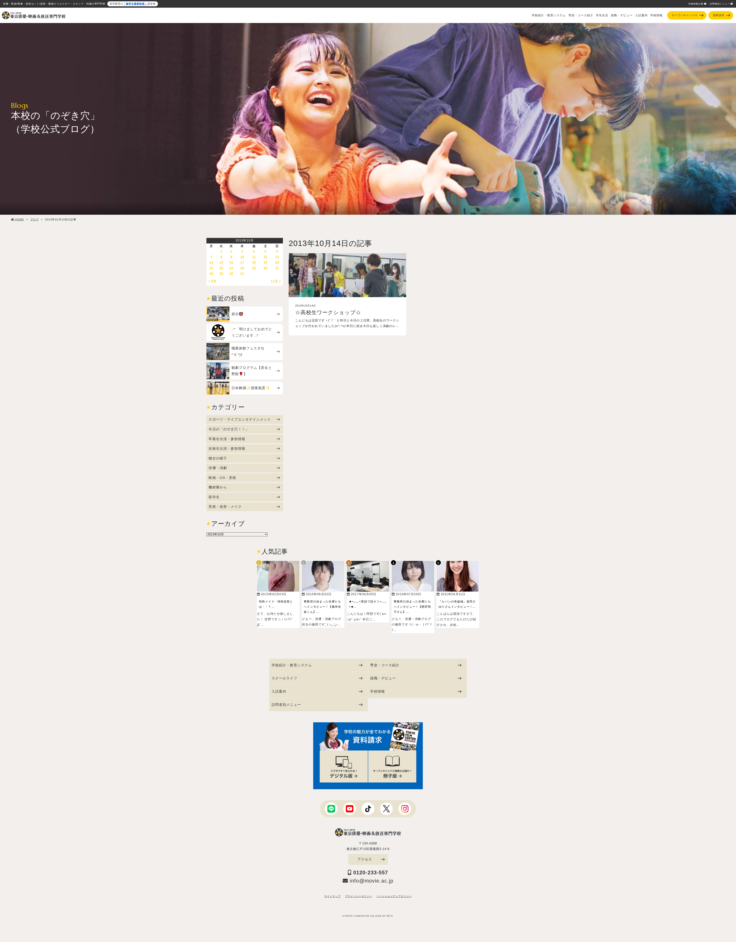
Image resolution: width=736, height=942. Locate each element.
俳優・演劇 (218, 468)
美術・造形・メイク (225, 507)
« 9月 (212, 281)
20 (277, 262)
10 (242, 257)
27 (277, 268)
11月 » (276, 281)
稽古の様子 (218, 458)
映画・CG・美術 (222, 478)
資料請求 (718, 15)
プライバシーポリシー (358, 896)
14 (211, 262)
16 (231, 262)
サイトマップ (332, 896)
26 (265, 268)
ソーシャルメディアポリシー (394, 896)
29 (221, 273)
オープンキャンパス (685, 15)
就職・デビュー (621, 15)
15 (221, 262)
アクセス (364, 859)
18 (254, 262)
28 (211, 273)
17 (242, 262)
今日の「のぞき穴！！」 (229, 429)
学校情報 (656, 15)
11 (254, 257)
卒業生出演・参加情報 (227, 439)
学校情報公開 (695, 3)
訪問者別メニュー (720, 3)
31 (242, 273)
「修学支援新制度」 (135, 3)
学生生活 (602, 15)
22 (221, 268)
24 (242, 268)
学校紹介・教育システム (549, 15)
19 (265, 262)
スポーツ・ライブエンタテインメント (240, 419)
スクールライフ (284, 678)
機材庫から (218, 487)
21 (211, 268)
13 (277, 257)
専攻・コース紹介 (580, 15)
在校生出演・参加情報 (227, 448)
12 (265, 257)
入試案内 (641, 15)
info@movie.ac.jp (370, 881)
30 (231, 273)
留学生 (214, 497)
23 (231, 268)
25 (254, 268)
